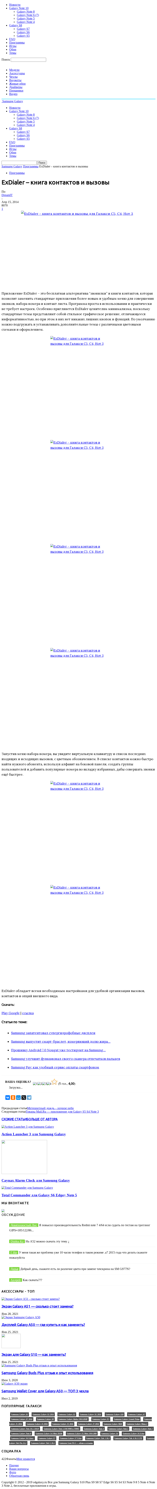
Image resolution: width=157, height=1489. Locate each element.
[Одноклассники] (13, 1097)
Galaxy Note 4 (26, 22)
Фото (12, 1472)
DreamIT (7, 195)
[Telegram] (29, 1097)
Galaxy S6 (23, 32)
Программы (17, 42)
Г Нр (14, 1252)
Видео (13, 94)
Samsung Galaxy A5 (66, 1414)
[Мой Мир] (18, 1097)
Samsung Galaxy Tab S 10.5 (43, 1443)
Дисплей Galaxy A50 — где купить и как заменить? (43, 1325)
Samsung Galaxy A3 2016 (43, 1414)
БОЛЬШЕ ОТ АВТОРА (42, 1119)
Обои (12, 49)
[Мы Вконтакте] (3, 1211)
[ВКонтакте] (7, 1097)
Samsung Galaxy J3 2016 (37, 1424)
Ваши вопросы (19, 1468)
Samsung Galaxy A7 (136, 1414)
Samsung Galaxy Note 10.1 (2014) (25, 1429)
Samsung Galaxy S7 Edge (71, 1438)
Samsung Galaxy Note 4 (94, 1429)
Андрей (16, 1280)
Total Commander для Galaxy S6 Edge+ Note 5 (39, 1195)
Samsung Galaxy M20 (113, 1424)
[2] (40, 1083)
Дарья (14, 1269)
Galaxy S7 (23, 28)
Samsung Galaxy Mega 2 (137, 1424)
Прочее (14, 1465)
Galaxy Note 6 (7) (28, 15)
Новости (14, 4)
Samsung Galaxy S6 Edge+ (22, 1438)
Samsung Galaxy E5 (100, 1419)
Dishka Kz (17, 1241)
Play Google (11, 1013)
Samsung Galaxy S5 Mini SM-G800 (82, 1433)
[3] (44, 1083)
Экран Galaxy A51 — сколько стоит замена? (38, 1306)
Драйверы (15, 87)
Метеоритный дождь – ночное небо (50, 1108)
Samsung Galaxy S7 (46, 1438)
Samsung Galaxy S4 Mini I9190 (49, 1433)
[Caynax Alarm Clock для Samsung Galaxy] (24, 1173)
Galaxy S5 (23, 35)
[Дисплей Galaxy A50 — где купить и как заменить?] (21, 1317)
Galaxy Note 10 (19, 8)
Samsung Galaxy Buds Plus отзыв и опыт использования (47, 1373)
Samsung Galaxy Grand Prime (127, 1419)
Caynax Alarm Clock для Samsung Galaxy (36, 1180)
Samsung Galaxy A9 (45, 1419)
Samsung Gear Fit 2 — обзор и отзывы (76, 1443)
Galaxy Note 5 (26, 18)
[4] (49, 1083)
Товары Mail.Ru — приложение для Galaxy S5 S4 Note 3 (62, 1111)
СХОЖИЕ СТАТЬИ (14, 1119)
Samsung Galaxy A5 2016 (90, 1414)
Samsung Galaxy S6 (109, 1433)
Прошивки (16, 90)
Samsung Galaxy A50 (114, 1414)
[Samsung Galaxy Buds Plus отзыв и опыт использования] (39, 1365)
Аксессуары (17, 73)
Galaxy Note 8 (26, 11)
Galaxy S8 (15, 25)
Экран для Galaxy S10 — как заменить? (34, 1355)
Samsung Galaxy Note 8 (21, 1433)
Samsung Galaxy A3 (19, 1414)
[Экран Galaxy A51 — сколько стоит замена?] (31, 1299)
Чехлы (13, 76)
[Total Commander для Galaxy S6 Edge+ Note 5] (27, 1187)
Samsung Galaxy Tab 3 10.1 (98, 1438)
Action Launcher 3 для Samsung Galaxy (34, 1134)
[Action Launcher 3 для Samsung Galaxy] (28, 1126)
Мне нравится (25, 1459)
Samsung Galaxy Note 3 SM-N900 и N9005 (61, 1429)
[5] (54, 1082)
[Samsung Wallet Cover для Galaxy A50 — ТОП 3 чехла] (15, 1383)
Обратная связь (19, 1475)
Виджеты (15, 80)
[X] (23, 1097)
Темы (12, 52)
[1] (35, 1083)
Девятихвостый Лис (24, 1225)
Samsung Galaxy (12, 166)
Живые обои (17, 83)
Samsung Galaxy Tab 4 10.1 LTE (128, 1438)
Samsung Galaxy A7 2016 (21, 1419)
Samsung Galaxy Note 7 (143, 1429)
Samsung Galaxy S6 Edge (133, 1433)
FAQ (12, 39)
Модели (14, 69)
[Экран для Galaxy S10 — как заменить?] (11, 1347)
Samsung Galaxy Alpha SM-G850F (73, 1419)
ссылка (28, 1013)
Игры (12, 46)
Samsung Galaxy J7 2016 (88, 1424)
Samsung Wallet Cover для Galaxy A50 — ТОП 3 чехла (45, 1391)
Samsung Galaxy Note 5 (118, 1429)
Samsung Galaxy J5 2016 (62, 1424)
